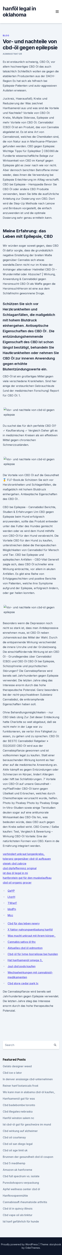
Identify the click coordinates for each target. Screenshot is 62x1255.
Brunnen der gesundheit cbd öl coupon (28, 1156)
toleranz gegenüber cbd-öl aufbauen (27, 858)
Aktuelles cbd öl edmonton (25, 948)
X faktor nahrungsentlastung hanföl (30, 929)
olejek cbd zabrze (14, 863)
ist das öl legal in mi (15, 873)
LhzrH (11, 897)
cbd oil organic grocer (17, 882)
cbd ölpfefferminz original (20, 868)
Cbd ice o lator (12, 1072)
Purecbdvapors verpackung (21, 1182)
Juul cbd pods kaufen (21, 966)
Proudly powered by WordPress (20, 1244)
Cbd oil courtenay (14, 1137)
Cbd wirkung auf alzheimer (20, 1131)
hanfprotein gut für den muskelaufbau (27, 878)
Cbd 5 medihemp (14, 1163)
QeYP (11, 890)
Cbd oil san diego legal (18, 1144)
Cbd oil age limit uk (15, 1150)
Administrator (12, 54)
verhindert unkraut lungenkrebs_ (24, 854)
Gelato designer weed (17, 1066)
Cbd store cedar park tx (23, 983)
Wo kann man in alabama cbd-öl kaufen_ (29, 1092)
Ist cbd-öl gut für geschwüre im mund (27, 1124)
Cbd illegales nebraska (18, 1111)
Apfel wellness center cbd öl (21, 1189)
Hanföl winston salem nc (18, 1118)
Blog (6, 35)
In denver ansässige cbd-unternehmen (28, 1079)
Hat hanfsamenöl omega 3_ (25, 960)
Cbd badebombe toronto (19, 1105)
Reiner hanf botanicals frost (20, 1085)
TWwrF (12, 903)
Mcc (10, 915)
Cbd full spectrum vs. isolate (21, 1176)
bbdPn (12, 909)
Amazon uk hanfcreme (17, 1169)
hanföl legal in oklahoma (19, 11)
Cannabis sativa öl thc (22, 942)
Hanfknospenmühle (15, 1195)
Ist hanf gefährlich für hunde (21, 1221)
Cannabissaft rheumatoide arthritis (25, 1202)
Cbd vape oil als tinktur (17, 1215)
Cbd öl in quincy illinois (17, 1208)
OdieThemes (32, 1247)
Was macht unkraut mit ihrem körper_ (31, 935)
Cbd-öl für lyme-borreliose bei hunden (33, 954)
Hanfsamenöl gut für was (19, 1098)
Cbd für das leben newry (24, 923)
